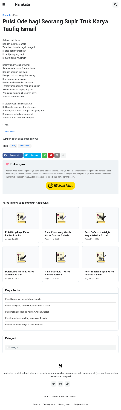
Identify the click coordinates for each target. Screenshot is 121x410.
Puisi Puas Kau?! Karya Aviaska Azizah (57, 273)
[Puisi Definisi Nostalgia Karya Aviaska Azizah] (100, 218)
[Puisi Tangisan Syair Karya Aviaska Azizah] (100, 257)
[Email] (57, 155)
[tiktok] (67, 384)
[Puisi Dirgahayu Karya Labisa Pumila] (21, 218)
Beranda (7, 15)
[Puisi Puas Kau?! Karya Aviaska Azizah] (60, 257)
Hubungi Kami (64, 404)
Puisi (15, 15)
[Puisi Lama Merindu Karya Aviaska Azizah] (21, 257)
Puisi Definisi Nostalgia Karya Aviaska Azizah (97, 234)
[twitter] (53, 384)
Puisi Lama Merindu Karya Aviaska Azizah (19, 273)
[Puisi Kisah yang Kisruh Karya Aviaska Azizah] (60, 218)
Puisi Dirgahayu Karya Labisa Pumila (17, 234)
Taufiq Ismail (9, 131)
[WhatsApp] (44, 155)
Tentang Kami (49, 404)
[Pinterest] (51, 155)
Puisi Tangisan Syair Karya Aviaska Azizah (99, 273)
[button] (4, 4)
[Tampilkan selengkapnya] (63, 155)
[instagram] (60, 384)
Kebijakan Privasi (81, 404)
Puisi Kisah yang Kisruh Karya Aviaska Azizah (58, 234)
